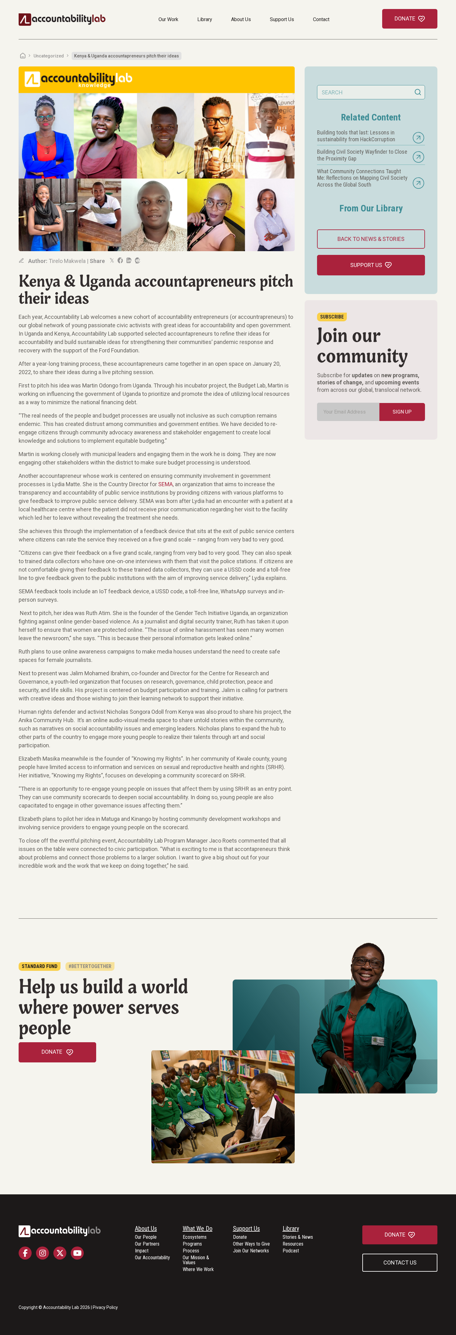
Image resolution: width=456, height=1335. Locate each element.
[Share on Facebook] (120, 260)
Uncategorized (49, 55)
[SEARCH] (418, 92)
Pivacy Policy (105, 1307)
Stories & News (298, 1237)
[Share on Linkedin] (128, 260)
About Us (241, 19)
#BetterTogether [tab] (90, 966)
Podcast (291, 1251)
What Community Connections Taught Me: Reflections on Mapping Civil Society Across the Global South (362, 178)
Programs (192, 1244)
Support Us (282, 19)
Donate (240, 1237)
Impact (142, 1251)
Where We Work (198, 1269)
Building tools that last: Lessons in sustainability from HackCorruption (356, 136)
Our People (146, 1237)
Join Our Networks (251, 1251)
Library (204, 19)
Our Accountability (152, 1257)
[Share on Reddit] (137, 260)
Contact (321, 19)
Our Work (168, 19)
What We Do (197, 1228)
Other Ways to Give (251, 1244)
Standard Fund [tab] (39, 966)
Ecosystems (195, 1237)
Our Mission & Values (196, 1260)
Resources (293, 1244)
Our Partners (147, 1244)
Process (191, 1251)
